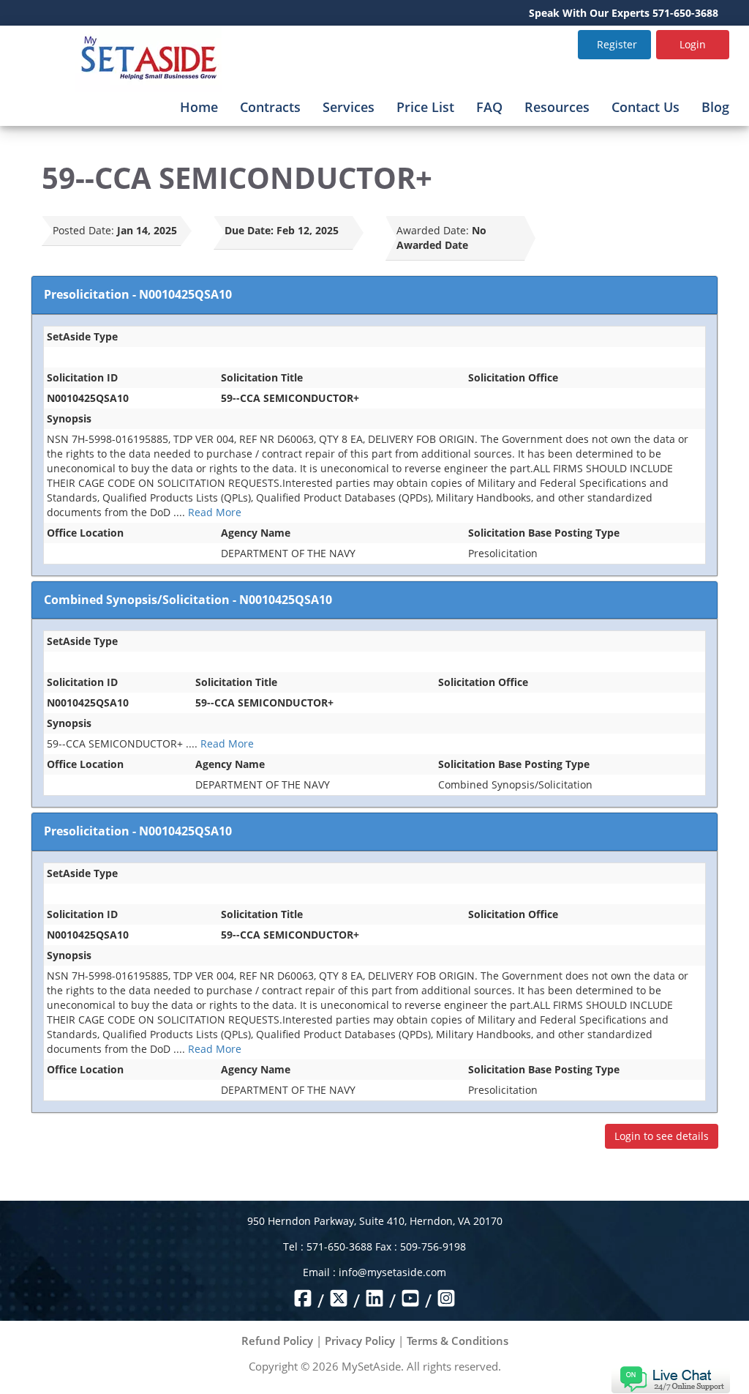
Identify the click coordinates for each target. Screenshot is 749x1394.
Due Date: (249, 230)
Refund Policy (277, 1340)
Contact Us (645, 107)
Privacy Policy (360, 1340)
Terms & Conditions (457, 1340)
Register (617, 44)
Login (693, 44)
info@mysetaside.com (392, 1272)
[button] (670, 1378)
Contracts (270, 107)
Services (348, 107)
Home (199, 107)
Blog (715, 107)
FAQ (489, 107)
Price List (425, 107)
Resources (557, 107)
